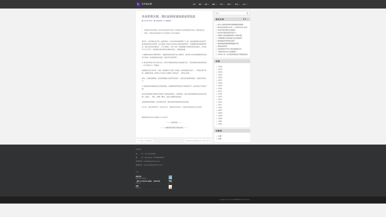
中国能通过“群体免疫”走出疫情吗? (230, 38)
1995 (220, 124)
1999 (220, 121)
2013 (220, 102)
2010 (220, 107)
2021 (220, 80)
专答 (221, 4)
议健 (205, 4)
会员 (244, 4)
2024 (220, 72)
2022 (220, 77)
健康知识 (168, 20)
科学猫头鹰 (159, 20)
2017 (220, 91)
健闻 (200, 4)
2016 (220, 94)
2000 (220, 118)
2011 (220, 105)
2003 (220, 116)
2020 (220, 83)
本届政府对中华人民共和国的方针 (230, 49)
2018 (220, 88)
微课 (228, 4)
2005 (220, 113)
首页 (194, 4)
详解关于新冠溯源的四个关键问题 (230, 35)
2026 (220, 67)
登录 (219, 139)
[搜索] (247, 13)
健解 (213, 4)
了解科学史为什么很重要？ (227, 52)
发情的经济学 (222, 46)
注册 (219, 136)
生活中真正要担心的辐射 (226, 30)
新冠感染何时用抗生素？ (226, 41)
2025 (220, 69)
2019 (220, 86)
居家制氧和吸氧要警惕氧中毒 (228, 43)
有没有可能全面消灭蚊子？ (227, 33)
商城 (236, 4)
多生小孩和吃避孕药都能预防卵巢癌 (230, 25)
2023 (220, 75)
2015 (220, 97)
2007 (220, 110)
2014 (220, 99)
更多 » (245, 19)
